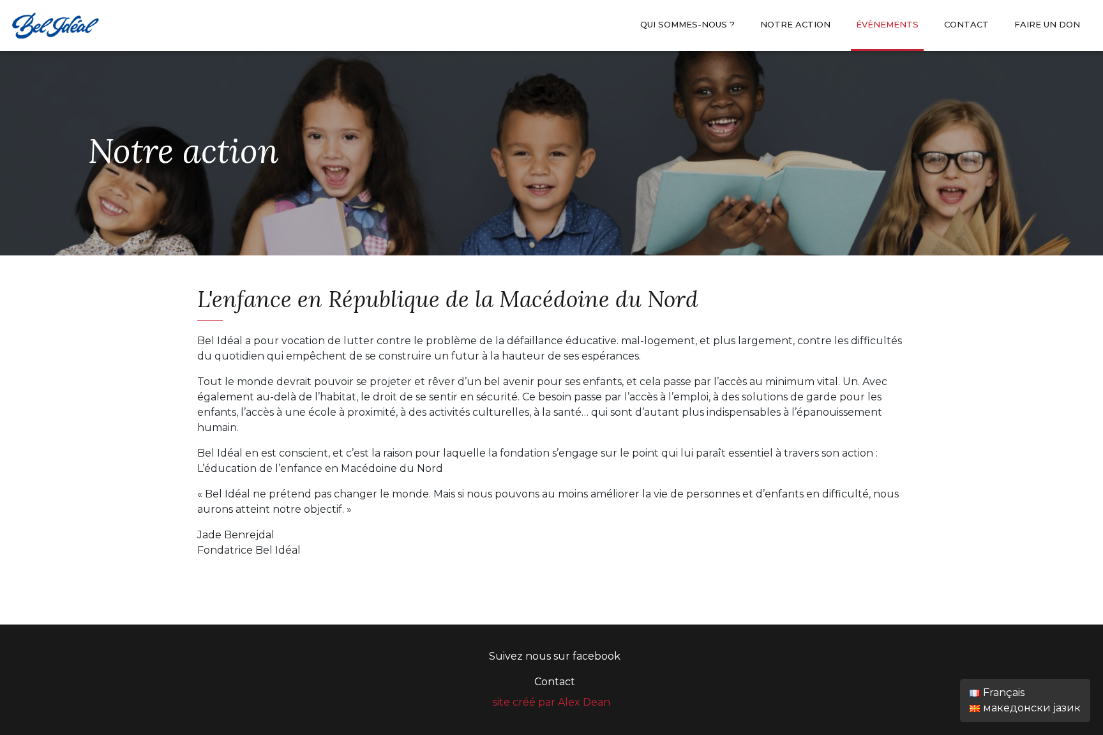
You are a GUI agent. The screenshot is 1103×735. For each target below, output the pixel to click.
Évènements (887, 24)
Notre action (795, 24)
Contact (966, 24)
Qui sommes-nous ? (687, 24)
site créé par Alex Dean (551, 702)
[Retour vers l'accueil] (55, 24)
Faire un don (1047, 24)
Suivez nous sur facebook (554, 656)
